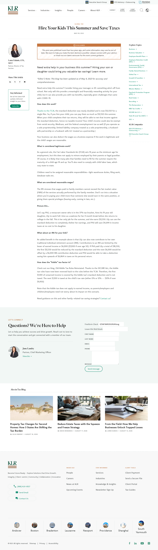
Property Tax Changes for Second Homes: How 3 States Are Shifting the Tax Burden (31, 427)
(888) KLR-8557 (23, 486)
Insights (58, 10)
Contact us (105, 298)
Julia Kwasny (17, 434)
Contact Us (23, 498)
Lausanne (70, 530)
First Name (89, 334)
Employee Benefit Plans (137, 56)
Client (122, 10)
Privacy (42, 543)
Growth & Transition (136, 78)
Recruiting (132, 101)
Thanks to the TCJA (45, 110)
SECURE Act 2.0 (134, 112)
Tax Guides (130, 489)
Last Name (89, 339)
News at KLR (72, 484)
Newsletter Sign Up (105, 489)
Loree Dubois (112, 431)
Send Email (23, 492)
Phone (87, 349)
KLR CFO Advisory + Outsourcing (136, 129)
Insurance (132, 81)
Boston (35, 530)
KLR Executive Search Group (139, 134)
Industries (45, 10)
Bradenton (52, 530)
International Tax (135, 85)
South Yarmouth (141, 530)
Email (87, 344)
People (70, 10)
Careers (81, 10)
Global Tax (133, 74)
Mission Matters (135, 89)
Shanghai (123, 530)
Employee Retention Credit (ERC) (138, 61)
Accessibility (53, 543)
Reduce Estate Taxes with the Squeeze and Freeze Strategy (79, 425)
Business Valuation (136, 53)
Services (32, 10)
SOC (130, 119)
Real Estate (133, 98)
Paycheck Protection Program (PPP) (139, 93)
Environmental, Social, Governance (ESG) (137, 66)
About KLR (95, 10)
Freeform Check (91, 324)
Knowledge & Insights (106, 484)
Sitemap (32, 543)
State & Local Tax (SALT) (137, 116)
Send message (94, 369)
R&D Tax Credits (135, 108)
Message (88, 364)
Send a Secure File (133, 478)
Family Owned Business (137, 71)
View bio (26, 356)
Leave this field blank (93, 329)
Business (132, 49)
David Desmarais (66, 431)
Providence (106, 530)
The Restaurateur (135, 105)
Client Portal (131, 484)
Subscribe (15, 106)
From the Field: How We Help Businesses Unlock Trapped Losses (124, 425)
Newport (88, 530)
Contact (112, 10)
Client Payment (132, 472)
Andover (16, 530)
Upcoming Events (74, 489)
